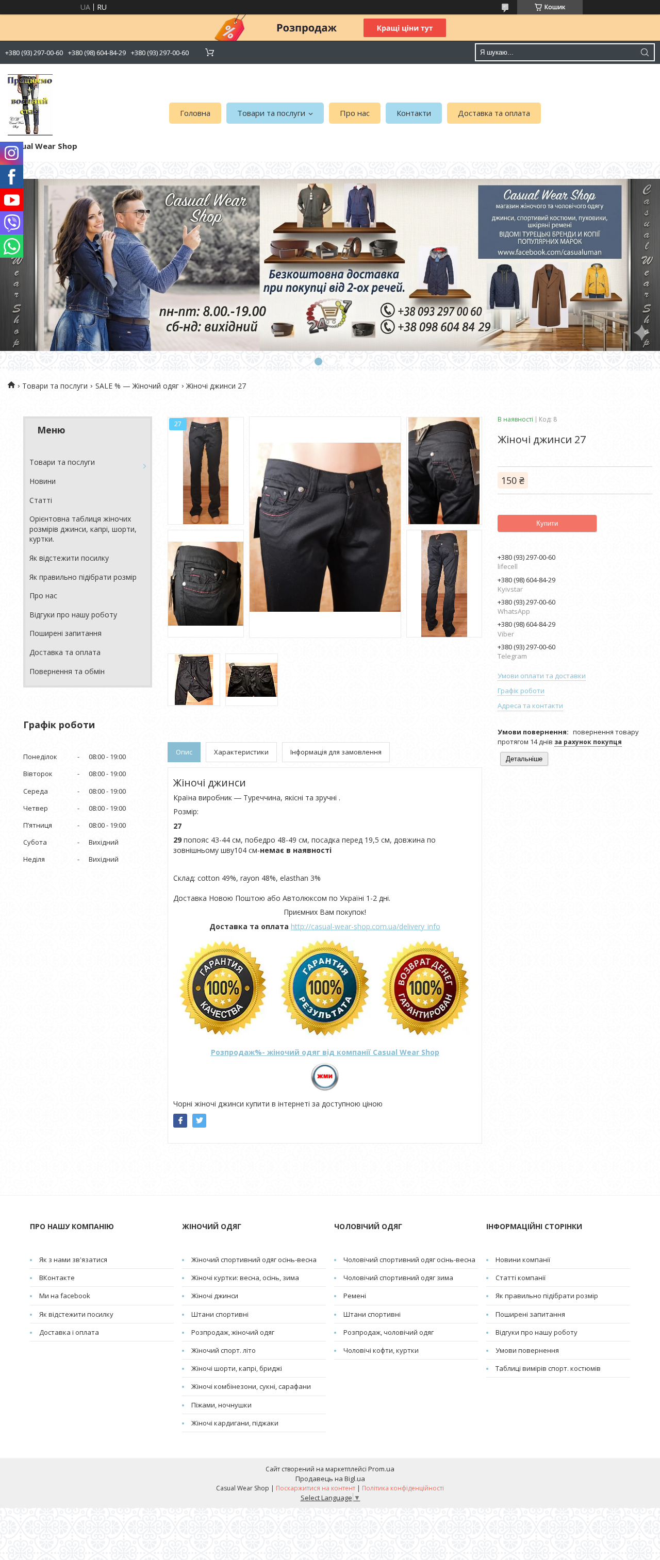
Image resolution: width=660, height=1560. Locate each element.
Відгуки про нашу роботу (73, 614)
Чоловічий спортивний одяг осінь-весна (409, 1259)
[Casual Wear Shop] (30, 105)
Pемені (354, 1295)
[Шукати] (644, 52)
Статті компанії (521, 1277)
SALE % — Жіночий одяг (137, 386)
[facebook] (180, 1121)
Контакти (414, 113)
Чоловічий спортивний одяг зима (398, 1277)
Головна (195, 113)
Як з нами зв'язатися (73, 1259)
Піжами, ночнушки (221, 1405)
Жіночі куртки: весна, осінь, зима (245, 1277)
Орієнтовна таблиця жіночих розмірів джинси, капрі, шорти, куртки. (83, 529)
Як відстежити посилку (69, 558)
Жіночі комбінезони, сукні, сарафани (251, 1386)
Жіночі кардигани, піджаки (234, 1423)
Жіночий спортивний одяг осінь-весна (254, 1259)
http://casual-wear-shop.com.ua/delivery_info (365, 926)
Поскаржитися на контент (315, 1488)
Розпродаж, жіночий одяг (232, 1332)
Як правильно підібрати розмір (83, 577)
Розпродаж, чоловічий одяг (388, 1332)
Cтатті (40, 500)
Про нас (355, 113)
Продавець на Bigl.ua (330, 1478)
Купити (547, 523)
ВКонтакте (57, 1277)
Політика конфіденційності (403, 1488)
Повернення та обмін (67, 671)
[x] (199, 1121)
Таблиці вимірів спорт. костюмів (548, 1368)
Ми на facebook (64, 1295)
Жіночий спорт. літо (223, 1350)
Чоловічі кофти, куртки (381, 1350)
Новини (42, 481)
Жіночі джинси (214, 1295)
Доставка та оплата (494, 113)
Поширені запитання (65, 633)
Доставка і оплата (69, 1332)
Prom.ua (381, 1468)
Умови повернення (527, 1350)
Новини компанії (523, 1259)
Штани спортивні (220, 1314)
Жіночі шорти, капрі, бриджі (236, 1368)
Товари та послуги (271, 113)
